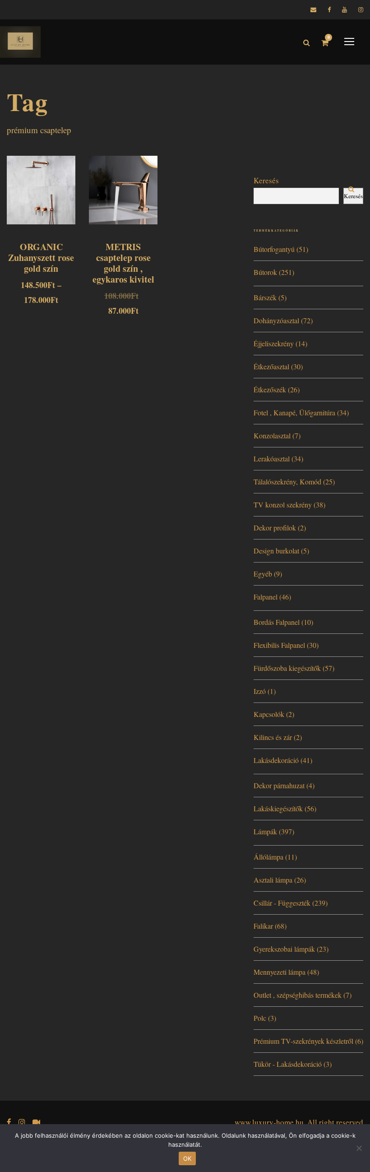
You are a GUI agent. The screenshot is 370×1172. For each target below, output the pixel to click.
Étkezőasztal (271, 366)
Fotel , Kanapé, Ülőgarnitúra (294, 412)
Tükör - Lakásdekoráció (288, 1064)
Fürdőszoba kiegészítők (287, 668)
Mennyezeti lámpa (279, 972)
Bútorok (265, 272)
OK (187, 1158)
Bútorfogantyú (274, 249)
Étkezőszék (270, 389)
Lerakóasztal (272, 458)
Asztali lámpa (273, 879)
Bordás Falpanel (277, 622)
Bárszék (265, 297)
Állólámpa (268, 856)
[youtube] (344, 9)
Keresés (266, 180)
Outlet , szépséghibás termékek (298, 995)
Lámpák (265, 831)
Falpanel (266, 596)
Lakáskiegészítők (278, 808)
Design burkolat (276, 550)
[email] (313, 9)
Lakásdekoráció (276, 760)
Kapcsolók (269, 714)
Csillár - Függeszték (282, 902)
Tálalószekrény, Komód (287, 481)
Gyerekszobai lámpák (284, 948)
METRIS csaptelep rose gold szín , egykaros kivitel (123, 263)
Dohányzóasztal (276, 320)
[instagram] (360, 9)
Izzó (260, 691)
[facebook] (329, 9)
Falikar (263, 925)
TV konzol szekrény (283, 504)
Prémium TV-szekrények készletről (303, 1041)
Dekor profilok (275, 527)
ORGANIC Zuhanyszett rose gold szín (41, 257)
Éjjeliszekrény (274, 343)
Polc (260, 1018)
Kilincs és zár (273, 737)
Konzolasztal (272, 435)
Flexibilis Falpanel (279, 645)
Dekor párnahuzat (279, 785)
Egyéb (263, 573)
